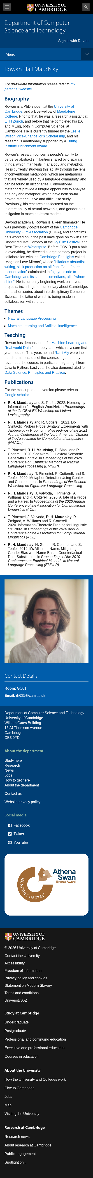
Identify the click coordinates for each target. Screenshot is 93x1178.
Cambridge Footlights (57, 257)
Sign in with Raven (73, 41)
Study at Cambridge (22, 1013)
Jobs (8, 775)
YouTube (21, 842)
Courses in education (22, 1056)
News (9, 770)
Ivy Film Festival (67, 242)
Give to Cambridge (20, 1088)
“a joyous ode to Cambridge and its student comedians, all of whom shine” (45, 277)
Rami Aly (62, 353)
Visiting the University (22, 1114)
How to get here (17, 780)
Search (86, 7)
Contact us (13, 793)
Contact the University (22, 956)
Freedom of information (23, 971)
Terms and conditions (22, 993)
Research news (17, 1137)
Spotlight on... (15, 1162)
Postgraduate (15, 1031)
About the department (22, 785)
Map (8, 1105)
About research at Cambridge (28, 1145)
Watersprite (37, 247)
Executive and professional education (35, 1048)
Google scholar (17, 395)
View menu (7, 7)
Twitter (19, 834)
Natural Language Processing (32, 318)
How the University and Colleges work (35, 1079)
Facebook (22, 825)
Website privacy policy (22, 802)
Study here (13, 760)
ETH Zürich (14, 121)
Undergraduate (17, 1022)
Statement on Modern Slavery (28, 985)
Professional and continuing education (35, 1039)
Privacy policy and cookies (26, 978)
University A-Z (16, 1000)
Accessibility (15, 963)
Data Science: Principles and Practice (35, 372)
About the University (23, 1070)
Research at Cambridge (25, 1127)
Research (12, 765)
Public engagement (20, 1154)
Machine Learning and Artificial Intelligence (42, 326)
